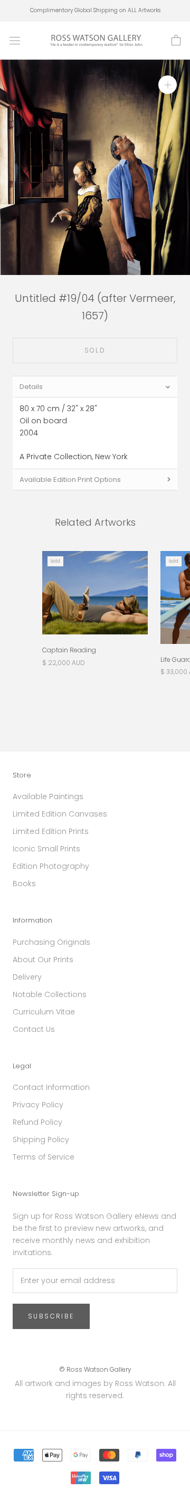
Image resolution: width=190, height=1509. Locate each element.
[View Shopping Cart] (176, 40)
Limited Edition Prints (51, 831)
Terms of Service (43, 1157)
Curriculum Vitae (44, 1012)
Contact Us (34, 1029)
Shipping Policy (41, 1139)
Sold (95, 350)
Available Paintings (48, 796)
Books (24, 883)
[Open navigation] (15, 40)
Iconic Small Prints (46, 848)
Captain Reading (69, 650)
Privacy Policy (38, 1104)
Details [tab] (31, 387)
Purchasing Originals (51, 942)
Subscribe (51, 1316)
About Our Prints (43, 959)
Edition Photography (51, 866)
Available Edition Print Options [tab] (70, 479)
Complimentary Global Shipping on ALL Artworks (95, 10)
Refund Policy (37, 1122)
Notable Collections (50, 994)
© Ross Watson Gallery (95, 1369)
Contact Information (51, 1087)
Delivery (27, 977)
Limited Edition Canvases (60, 814)
